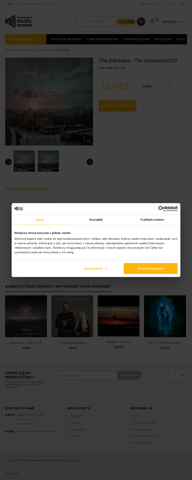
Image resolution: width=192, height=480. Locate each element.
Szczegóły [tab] (96, 219)
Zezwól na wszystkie (150, 268)
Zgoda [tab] (40, 219)
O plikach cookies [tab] (152, 219)
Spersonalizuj (93, 268)
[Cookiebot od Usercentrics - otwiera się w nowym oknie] (161, 208)
